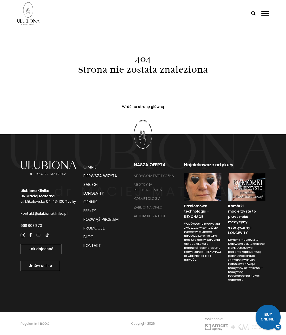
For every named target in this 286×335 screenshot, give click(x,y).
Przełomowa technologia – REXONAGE (197, 211)
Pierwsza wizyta (100, 176)
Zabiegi (90, 184)
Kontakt (92, 245)
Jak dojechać (41, 248)
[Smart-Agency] (216, 327)
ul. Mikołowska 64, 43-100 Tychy (48, 196)
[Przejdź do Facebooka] (30, 235)
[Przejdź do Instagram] (23, 235)
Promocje (94, 228)
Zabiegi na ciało (148, 207)
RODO (45, 323)
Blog (88, 237)
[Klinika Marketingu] (251, 327)
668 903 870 (31, 225)
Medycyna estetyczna (154, 175)
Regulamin (29, 323)
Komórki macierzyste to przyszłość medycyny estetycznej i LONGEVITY (242, 219)
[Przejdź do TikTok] (47, 235)
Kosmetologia (147, 198)
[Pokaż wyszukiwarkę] (253, 13)
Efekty (89, 210)
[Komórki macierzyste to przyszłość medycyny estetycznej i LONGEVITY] (246, 187)
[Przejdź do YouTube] (38, 235)
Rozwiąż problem (101, 219)
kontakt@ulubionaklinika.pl (44, 213)
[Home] (28, 13)
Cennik (90, 202)
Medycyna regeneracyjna (148, 187)
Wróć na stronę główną (143, 106)
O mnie (90, 167)
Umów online (40, 265)
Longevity (93, 193)
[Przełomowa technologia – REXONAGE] (202, 187)
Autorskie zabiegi (149, 216)
